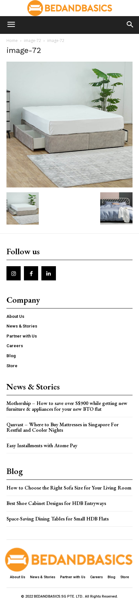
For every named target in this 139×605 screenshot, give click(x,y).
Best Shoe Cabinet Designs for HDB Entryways (56, 503)
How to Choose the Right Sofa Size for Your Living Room (68, 487)
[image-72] (69, 185)
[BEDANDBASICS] (69, 8)
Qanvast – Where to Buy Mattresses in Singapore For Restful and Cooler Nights (62, 427)
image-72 (32, 40)
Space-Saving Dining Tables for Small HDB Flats (57, 518)
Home (12, 40)
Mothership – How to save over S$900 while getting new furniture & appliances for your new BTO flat (66, 406)
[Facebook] (31, 273)
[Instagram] (13, 273)
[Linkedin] (48, 273)
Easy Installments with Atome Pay (41, 445)
